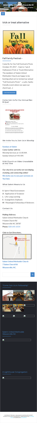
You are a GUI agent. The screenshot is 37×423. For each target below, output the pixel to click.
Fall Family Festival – (12, 58)
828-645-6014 (14, 227)
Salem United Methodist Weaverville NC (18, 5)
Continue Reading (9, 92)
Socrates (24, 417)
